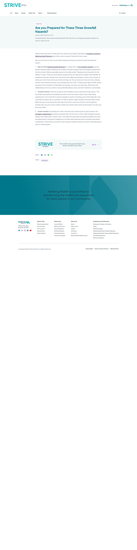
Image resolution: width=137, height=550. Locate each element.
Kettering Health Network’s (56, 67)
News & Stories (41, 231)
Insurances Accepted (59, 235)
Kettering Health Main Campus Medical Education (106, 233)
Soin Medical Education (99, 235)
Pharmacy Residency (98, 238)
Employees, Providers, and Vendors (102, 224)
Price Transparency (59, 228)
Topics (40, 13)
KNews (95, 226)
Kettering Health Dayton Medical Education (104, 231)
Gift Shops (74, 231)
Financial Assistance (59, 233)
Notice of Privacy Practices (102, 248)
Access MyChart (58, 224)
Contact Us (74, 233)
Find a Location (41, 228)
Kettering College (97, 228)
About (72, 224)
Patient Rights (89, 248)
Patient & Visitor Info (59, 226)
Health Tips (39, 23)
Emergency (44, 160)
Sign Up (94, 144)
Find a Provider (41, 226)
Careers (73, 228)
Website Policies (114, 248)
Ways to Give (74, 226)
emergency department (43, 114)
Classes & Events (41, 233)
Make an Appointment (42, 224)
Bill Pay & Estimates (59, 231)
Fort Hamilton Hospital (85, 67)
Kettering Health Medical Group (79, 235)
